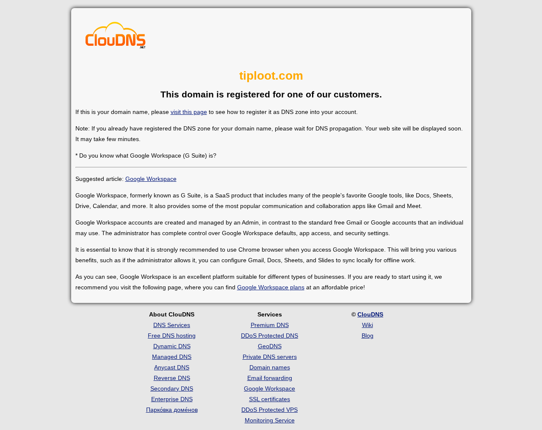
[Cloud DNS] (115, 37)
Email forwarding (269, 378)
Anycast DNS (171, 367)
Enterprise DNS (172, 399)
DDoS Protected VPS (269, 409)
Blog (367, 335)
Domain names (269, 367)
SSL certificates (269, 399)
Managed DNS (171, 356)
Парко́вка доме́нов (172, 409)
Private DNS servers (270, 356)
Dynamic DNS (172, 346)
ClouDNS (370, 314)
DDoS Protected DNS (269, 335)
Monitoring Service (270, 420)
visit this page (189, 111)
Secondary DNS (171, 388)
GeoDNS (270, 346)
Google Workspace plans (270, 287)
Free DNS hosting (172, 335)
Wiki (367, 325)
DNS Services (171, 325)
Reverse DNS (172, 378)
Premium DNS (270, 325)
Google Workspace (151, 178)
